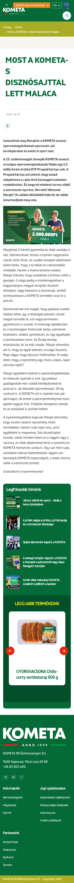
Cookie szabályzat (50, 820)
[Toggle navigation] (67, 15)
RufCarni (8, 857)
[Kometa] (14, 11)
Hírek (18, 27)
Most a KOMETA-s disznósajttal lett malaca (33, 32)
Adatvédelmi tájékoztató (55, 797)
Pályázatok (9, 805)
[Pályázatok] (66, 7)
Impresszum (47, 813)
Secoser (7, 865)
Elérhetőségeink (12, 797)
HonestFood (10, 842)
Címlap (7, 27)
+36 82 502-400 (14, 767)
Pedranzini (9, 850)
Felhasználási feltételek (54, 805)
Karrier (7, 813)
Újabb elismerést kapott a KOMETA (44, 542)
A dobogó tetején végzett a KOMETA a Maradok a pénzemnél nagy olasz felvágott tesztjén (45, 562)
